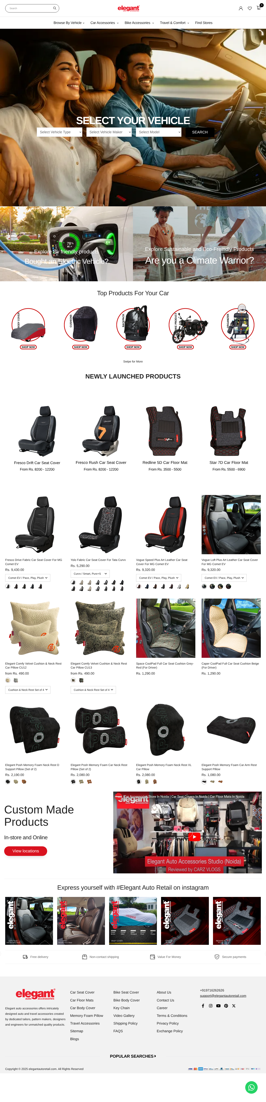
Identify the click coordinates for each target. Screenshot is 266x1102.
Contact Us (165, 1000)
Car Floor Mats (82, 1000)
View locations (25, 851)
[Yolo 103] (97, 582)
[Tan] (24, 781)
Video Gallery (124, 1016)
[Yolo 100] (89, 582)
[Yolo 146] (73, 588)
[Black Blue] (32, 586)
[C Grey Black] (179, 586)
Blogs (74, 1039)
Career (162, 1008)
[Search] (54, 8)
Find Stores (203, 23)
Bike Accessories (138, 23)
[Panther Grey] (15, 680)
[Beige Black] (187, 586)
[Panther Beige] (7, 680)
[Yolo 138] (113, 582)
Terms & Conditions (172, 1016)
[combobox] (32, 8)
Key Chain (121, 1008)
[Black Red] (15, 586)
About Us (164, 992)
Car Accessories (103, 23)
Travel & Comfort (173, 23)
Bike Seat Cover (126, 992)
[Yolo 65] (105, 582)
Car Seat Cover (82, 992)
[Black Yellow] (24, 586)
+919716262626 (212, 990)
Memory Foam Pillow (86, 1016)
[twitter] (234, 1006)
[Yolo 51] (81, 588)
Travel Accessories (85, 1023)
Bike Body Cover (126, 1000)
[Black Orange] (40, 586)
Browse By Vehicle (68, 23)
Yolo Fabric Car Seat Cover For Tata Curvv (98, 560)
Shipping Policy (125, 1023)
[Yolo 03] (121, 588)
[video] (187, 832)
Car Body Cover (82, 1008)
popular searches (132, 1056)
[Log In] (241, 8)
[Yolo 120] (73, 582)
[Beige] (15, 781)
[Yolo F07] (89, 588)
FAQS (118, 1031)
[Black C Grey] (7, 586)
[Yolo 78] (97, 588)
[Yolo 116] (81, 582)
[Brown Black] (171, 586)
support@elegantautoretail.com (223, 996)
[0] (259, 8)
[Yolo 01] (105, 588)
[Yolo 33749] (121, 582)
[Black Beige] (212, 586)
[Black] (7, 781)
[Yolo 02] (113, 588)
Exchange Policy (170, 1031)
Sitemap (76, 1031)
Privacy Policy (168, 1023)
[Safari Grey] (81, 680)
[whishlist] (250, 8)
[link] (203, 1006)
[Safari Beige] (73, 680)
